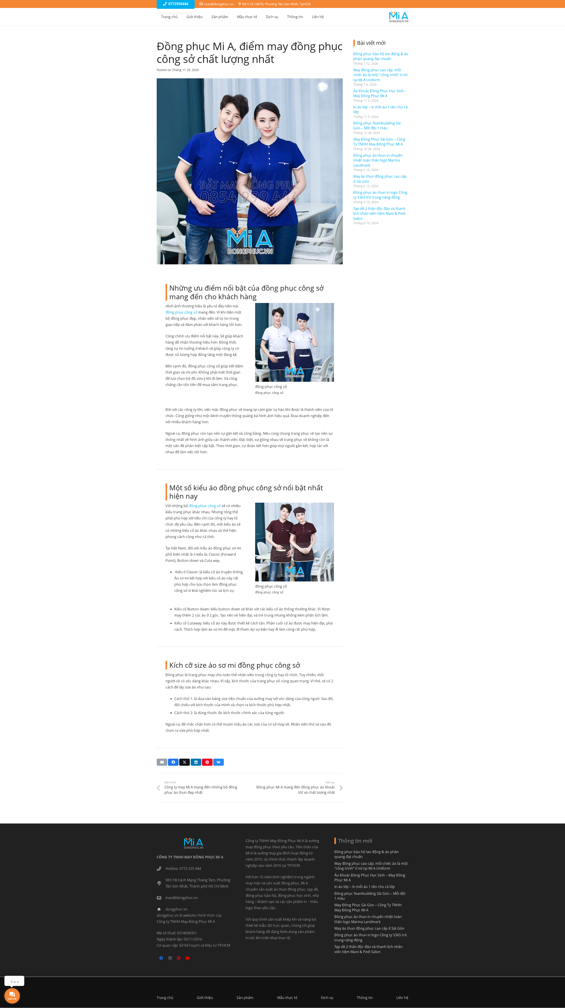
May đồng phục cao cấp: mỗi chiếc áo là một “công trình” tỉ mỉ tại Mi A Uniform (380, 75)
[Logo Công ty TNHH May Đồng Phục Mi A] (398, 16)
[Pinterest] (178, 958)
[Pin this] (207, 762)
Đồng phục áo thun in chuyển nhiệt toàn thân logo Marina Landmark (378, 160)
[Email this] (162, 762)
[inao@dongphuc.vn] (161, 898)
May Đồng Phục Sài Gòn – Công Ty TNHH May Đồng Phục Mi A (379, 142)
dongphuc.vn (176, 909)
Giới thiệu (205, 997)
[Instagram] (170, 958)
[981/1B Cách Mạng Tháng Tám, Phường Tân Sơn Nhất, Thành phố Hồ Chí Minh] (161, 883)
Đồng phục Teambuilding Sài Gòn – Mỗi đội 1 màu (377, 125)
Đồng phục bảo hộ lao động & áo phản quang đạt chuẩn (380, 56)
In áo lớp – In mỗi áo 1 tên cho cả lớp (364, 886)
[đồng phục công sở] (294, 342)
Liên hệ (402, 997)
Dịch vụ (327, 997)
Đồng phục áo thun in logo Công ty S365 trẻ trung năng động (380, 195)
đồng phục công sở (181, 312)
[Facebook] (161, 958)
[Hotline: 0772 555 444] (161, 869)
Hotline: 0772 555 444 (183, 868)
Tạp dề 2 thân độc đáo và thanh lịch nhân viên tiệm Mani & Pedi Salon (379, 213)
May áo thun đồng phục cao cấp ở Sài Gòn (369, 928)
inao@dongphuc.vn (182, 897)
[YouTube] (187, 958)
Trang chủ (165, 997)
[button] (230, 17)
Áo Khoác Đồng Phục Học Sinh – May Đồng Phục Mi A (380, 93)
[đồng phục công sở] (294, 542)
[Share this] (173, 762)
